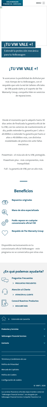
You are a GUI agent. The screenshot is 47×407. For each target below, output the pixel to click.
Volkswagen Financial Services (14, 336)
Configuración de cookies (12, 380)
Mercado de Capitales (10, 369)
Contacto (5, 343)
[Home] (4, 319)
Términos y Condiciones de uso (14, 359)
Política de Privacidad (10, 364)
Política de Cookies (9, 375)
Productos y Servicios (10, 329)
